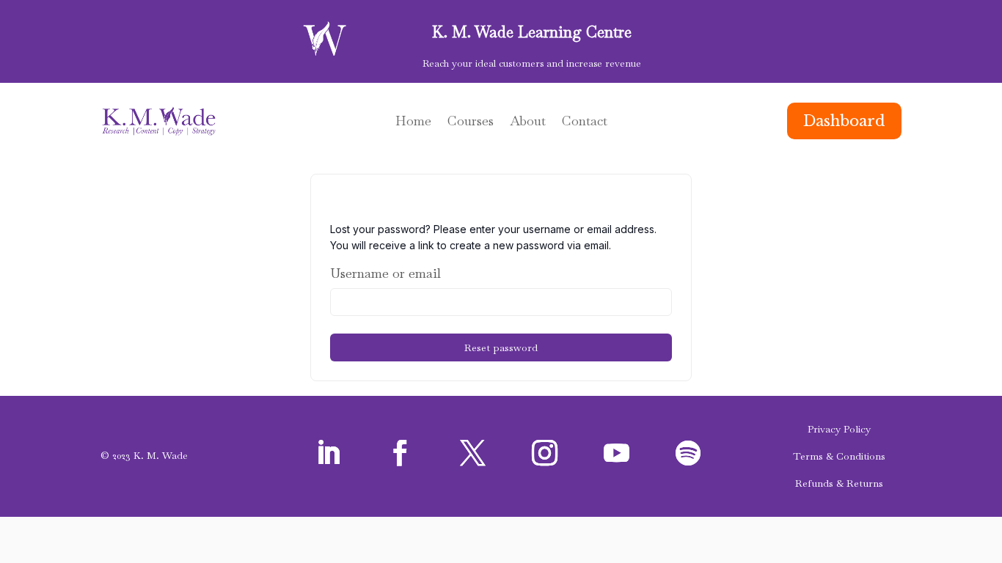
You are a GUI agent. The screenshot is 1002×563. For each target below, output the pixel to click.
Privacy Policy (839, 428)
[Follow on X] (472, 453)
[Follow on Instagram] (544, 453)
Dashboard (844, 121)
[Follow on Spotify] (688, 453)
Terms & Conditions (839, 456)
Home (413, 122)
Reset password (501, 347)
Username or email (385, 273)
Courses (470, 122)
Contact (584, 122)
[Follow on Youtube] (616, 453)
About (528, 122)
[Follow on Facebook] (400, 453)
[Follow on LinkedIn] (328, 453)
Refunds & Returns (839, 483)
